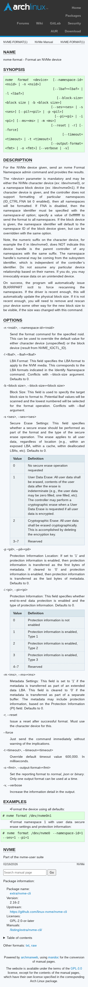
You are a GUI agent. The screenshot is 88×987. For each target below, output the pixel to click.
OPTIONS (12, 320)
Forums (23, 23)
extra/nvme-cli (20, 893)
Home (76, 8)
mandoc (53, 957)
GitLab (55, 23)
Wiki (39, 23)
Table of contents (19, 938)
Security (74, 23)
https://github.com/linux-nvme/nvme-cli (38, 912)
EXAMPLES (15, 801)
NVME (9, 849)
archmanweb (29, 957)
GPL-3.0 (76, 968)
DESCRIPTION (17, 160)
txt (27, 945)
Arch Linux (26, 7)
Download (73, 31)
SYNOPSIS (14, 69)
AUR (54, 31)
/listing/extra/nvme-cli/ (26, 930)
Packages (73, 15)
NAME (9, 52)
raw (34, 945)
